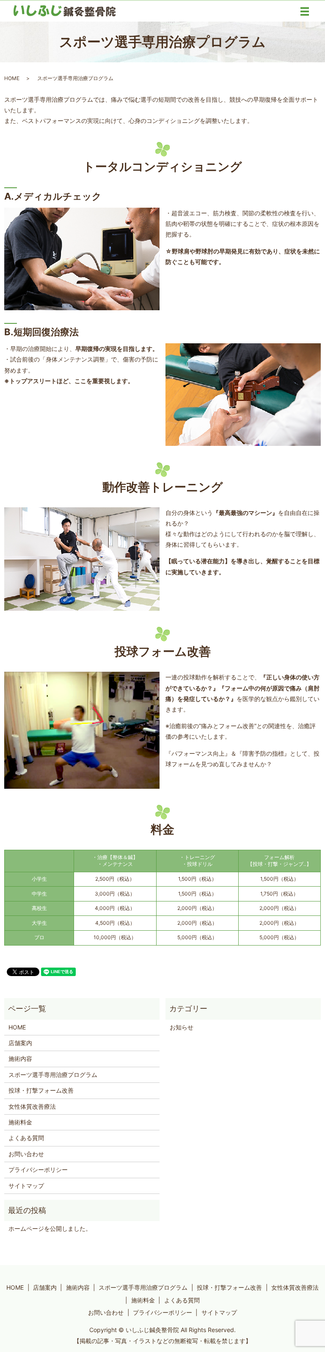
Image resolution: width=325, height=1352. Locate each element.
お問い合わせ (26, 1153)
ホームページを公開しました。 (49, 1228)
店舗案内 (20, 1042)
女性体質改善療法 (32, 1106)
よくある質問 (26, 1137)
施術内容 (20, 1058)
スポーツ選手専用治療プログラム (52, 1074)
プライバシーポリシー (38, 1169)
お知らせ (181, 1027)
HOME (11, 78)
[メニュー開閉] (304, 11)
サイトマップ (26, 1185)
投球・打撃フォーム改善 (41, 1090)
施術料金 (20, 1122)
